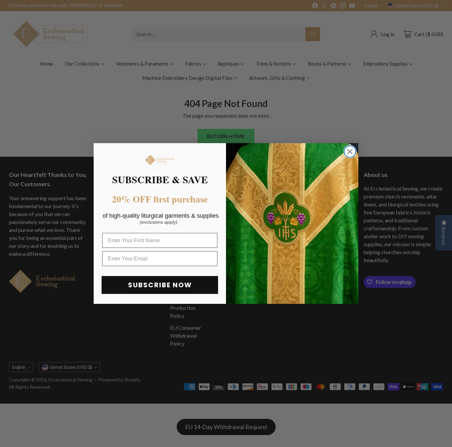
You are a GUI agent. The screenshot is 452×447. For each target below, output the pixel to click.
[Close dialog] (350, 151)
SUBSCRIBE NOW (160, 285)
